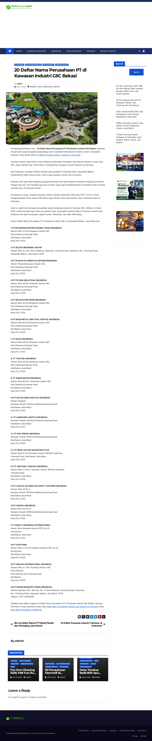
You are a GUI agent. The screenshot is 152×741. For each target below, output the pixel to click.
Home (19, 51)
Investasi (56, 51)
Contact (135, 736)
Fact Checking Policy (127, 731)
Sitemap (143, 736)
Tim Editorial (141, 731)
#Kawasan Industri (51, 86)
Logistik (91, 51)
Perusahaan (64, 666)
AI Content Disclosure (99, 731)
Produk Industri (85, 666)
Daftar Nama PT (48, 64)
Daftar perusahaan (63, 663)
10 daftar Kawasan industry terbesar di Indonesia (58, 155)
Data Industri (73, 51)
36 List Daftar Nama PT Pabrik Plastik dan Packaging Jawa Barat (34, 624)
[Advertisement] (76, 30)
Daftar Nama (19, 64)
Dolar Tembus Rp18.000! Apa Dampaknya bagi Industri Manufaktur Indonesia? (129, 114)
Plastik (93, 663)
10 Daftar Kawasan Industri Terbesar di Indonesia (81, 624)
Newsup (40, 733)
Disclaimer (113, 731)
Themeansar (50, 733)
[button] (139, 51)
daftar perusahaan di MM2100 (28, 610)
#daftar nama (36, 86)
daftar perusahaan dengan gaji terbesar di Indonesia (75, 606)
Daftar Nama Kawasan (33, 64)
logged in (24, 697)
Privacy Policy (108, 51)
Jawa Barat (15, 663)
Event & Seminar (25, 661)
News (13, 666)
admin (19, 84)
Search (119, 64)
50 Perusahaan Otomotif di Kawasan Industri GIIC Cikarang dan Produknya (128, 102)
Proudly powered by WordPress (18, 733)
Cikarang (14, 661)
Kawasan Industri (36, 51)
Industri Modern (86, 658)
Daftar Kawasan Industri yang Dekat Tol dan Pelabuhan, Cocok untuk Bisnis (129, 125)
